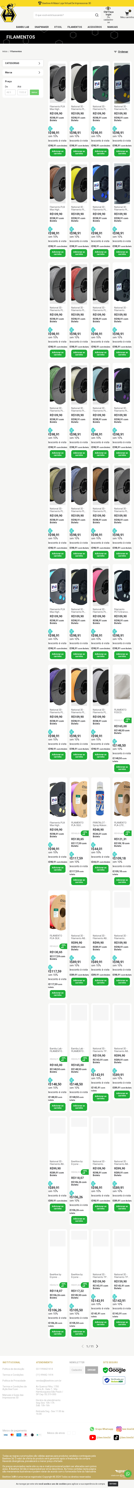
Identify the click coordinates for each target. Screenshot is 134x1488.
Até (19, 86)
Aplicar (34, 92)
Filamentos (74, 27)
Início (5, 51)
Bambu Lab (22, 27)
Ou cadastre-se (109, 20)
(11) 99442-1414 (44, 1375)
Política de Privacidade (14, 1380)
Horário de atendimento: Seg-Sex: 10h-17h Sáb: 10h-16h (48, 1403)
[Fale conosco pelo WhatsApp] (128, 1473)
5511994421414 (44, 1369)
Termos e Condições (13, 1375)
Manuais (112, 27)
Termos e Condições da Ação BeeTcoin (14, 1387)
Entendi (113, 1484)
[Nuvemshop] (121, 1476)
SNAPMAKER (42, 27)
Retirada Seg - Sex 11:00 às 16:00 (50, 1412)
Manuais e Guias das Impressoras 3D (13, 1396)
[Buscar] (96, 15)
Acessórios (95, 27)
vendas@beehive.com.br (48, 1380)
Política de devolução (13, 1369)
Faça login (110, 13)
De (6, 86)
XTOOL (58, 27)
